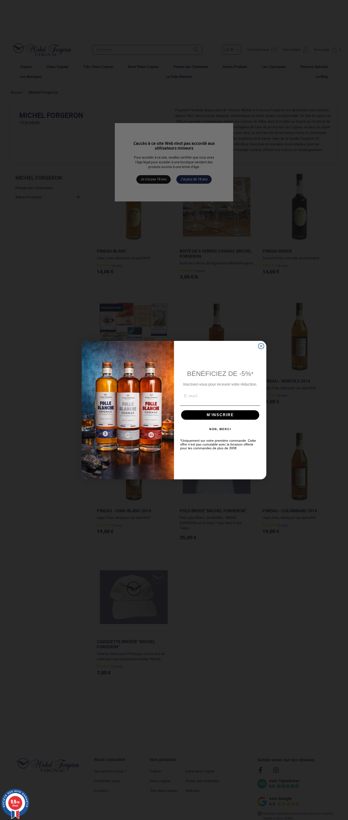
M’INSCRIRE (220, 415)
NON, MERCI (220, 429)
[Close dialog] (261, 346)
